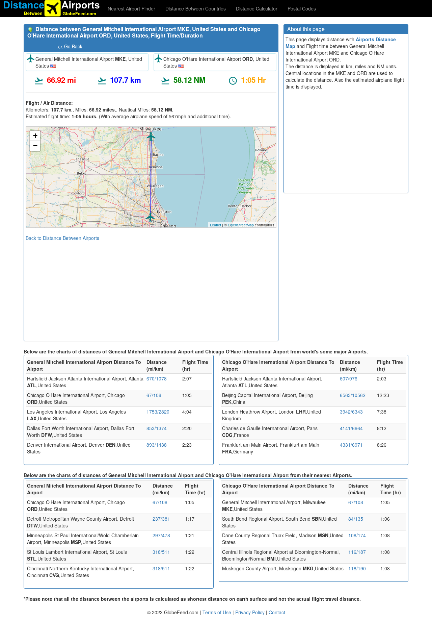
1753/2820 (157, 411)
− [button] (35, 146)
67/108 (153, 395)
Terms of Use (217, 612)
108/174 (357, 535)
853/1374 (156, 428)
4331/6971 (351, 444)
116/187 (357, 551)
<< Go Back (69, 46)
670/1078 (156, 378)
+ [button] (35, 135)
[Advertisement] (151, 288)
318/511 (161, 551)
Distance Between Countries (195, 8)
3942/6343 (351, 411)
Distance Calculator (256, 8)
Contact (277, 612)
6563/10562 (353, 395)
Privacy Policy (250, 612)
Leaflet (215, 224)
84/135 (355, 518)
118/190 (357, 568)
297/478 (161, 535)
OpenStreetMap (241, 224)
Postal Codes (302, 8)
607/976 (348, 378)
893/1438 (156, 444)
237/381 (161, 518)
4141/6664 (351, 428)
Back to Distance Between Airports (62, 237)
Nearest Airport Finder (131, 8)
